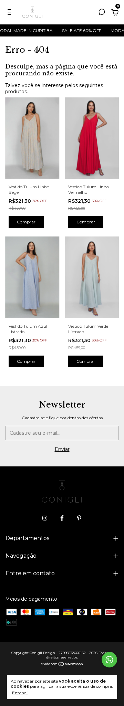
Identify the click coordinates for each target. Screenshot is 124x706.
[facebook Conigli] (62, 518)
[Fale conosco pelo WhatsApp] (109, 659)
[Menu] (10, 13)
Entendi (20, 692)
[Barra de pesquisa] (101, 13)
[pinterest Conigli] (79, 518)
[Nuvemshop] (62, 664)
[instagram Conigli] (45, 518)
